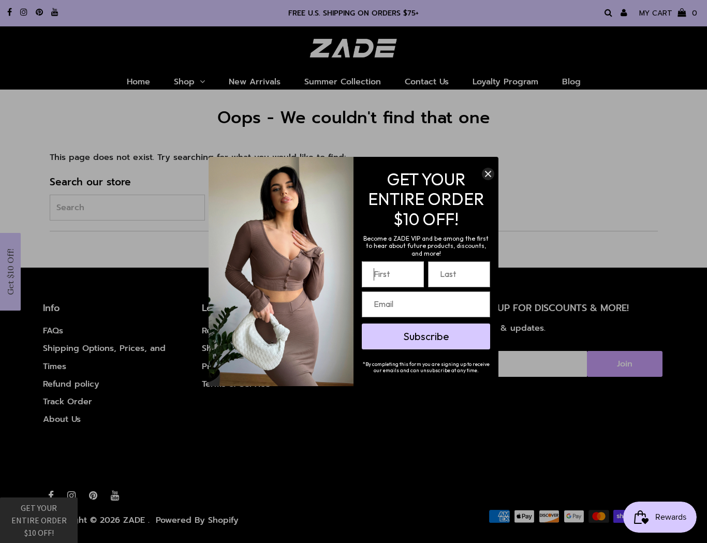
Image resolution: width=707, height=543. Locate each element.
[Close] (488, 174)
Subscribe (426, 336)
